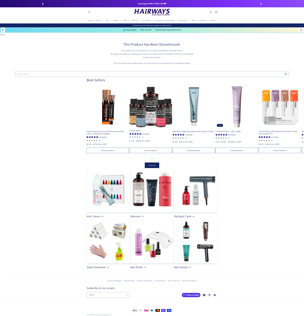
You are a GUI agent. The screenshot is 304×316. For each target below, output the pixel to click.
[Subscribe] (126, 295)
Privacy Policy (160, 281)
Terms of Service (173, 281)
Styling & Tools (183, 216)
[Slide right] (157, 158)
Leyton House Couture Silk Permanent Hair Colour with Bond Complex (105, 132)
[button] (89, 12)
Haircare (135, 216)
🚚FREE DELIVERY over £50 (152, 3)
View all (152, 165)
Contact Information (145, 281)
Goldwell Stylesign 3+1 (154, 30)
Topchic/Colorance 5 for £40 (132, 30)
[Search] (286, 74)
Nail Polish (136, 267)
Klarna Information (189, 281)
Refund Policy (129, 281)
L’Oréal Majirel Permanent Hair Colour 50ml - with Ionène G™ (278, 132)
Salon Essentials (96, 267)
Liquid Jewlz (135, 130)
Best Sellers (181, 267)
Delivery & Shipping (114, 281)
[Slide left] (146, 158)
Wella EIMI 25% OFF (174, 30)
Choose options (107, 150)
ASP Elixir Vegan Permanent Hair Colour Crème (193, 131)
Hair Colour (93, 216)
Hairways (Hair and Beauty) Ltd (101, 315)
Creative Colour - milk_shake (228, 131)
